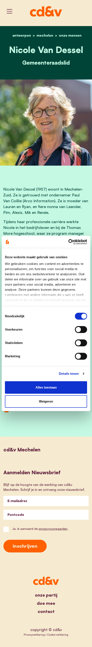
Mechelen (45, 35)
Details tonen (69, 373)
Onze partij (46, 595)
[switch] (81, 329)
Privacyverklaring (34, 634)
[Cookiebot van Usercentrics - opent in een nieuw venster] (68, 242)
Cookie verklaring (57, 634)
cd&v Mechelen (21, 449)
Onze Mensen (70, 35)
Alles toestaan (46, 387)
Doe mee (46, 603)
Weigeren (46, 401)
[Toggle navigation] (9, 11)
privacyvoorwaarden (53, 528)
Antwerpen (21, 35)
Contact (46, 611)
